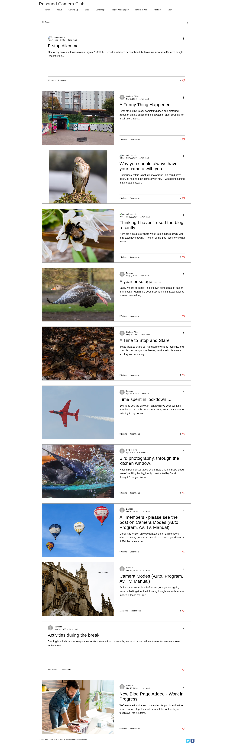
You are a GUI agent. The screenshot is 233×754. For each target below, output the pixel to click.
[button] (186, 23)
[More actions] (185, 39)
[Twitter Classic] (188, 741)
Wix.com (83, 739)
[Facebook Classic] (192, 741)
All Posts (46, 22)
